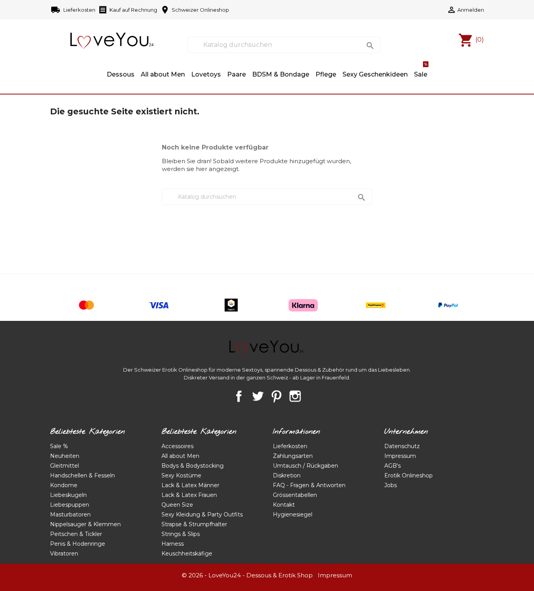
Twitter (257, 396)
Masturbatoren (70, 514)
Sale (420, 70)
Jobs (390, 485)
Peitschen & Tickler (76, 534)
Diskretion (287, 475)
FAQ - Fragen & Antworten (309, 485)
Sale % (59, 446)
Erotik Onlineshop (408, 475)
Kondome (63, 485)
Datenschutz (402, 446)
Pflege (325, 74)
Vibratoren (64, 553)
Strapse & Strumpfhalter (194, 524)
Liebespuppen (69, 504)
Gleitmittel (64, 465)
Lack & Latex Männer (190, 485)
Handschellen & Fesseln (82, 475)
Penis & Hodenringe (77, 543)
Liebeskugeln (68, 494)
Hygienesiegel (292, 514)
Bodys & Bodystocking (192, 465)
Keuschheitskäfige (186, 553)
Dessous (120, 74)
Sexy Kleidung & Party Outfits (202, 514)
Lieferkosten (74, 9)
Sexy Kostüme (181, 475)
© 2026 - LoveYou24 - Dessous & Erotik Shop (247, 575)
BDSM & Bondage (280, 74)
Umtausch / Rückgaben (305, 465)
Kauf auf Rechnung (127, 9)
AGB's (392, 465)
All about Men (163, 74)
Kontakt (284, 504)
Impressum (400, 455)
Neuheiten (64, 455)
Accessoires (177, 446)
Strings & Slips (180, 534)
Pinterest (276, 396)
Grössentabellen (295, 494)
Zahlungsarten (293, 455)
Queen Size (177, 504)
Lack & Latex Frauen (189, 494)
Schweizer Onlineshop (194, 9)
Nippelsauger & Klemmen (85, 524)
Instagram (295, 396)
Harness (172, 543)
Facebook (239, 396)
